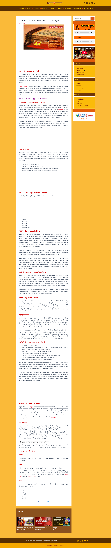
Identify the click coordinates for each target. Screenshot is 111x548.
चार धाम (79, 101)
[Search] (92, 18)
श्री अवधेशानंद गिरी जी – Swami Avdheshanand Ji (42, 528)
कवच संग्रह (80, 88)
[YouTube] (87, 3)
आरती (78, 84)
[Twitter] (94, 3)
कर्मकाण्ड (49, 438)
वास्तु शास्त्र (80, 72)
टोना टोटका (60, 109)
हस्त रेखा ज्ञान (81, 74)
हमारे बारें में (33, 540)
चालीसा (79, 86)
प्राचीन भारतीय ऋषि (23, 86)
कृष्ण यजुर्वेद (53, 417)
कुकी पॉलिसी (54, 540)
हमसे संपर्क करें (40, 540)
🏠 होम (28, 540)
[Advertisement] (43, 61)
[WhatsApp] (42, 501)
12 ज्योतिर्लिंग (80, 99)
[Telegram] (92, 3)
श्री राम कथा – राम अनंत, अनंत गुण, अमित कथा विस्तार (25, 528)
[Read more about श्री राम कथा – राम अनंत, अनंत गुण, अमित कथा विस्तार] (25, 521)
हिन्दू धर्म (32, 407)
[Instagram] (89, 3)
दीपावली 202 (80, 70)
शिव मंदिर (79, 103)
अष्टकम (79, 90)
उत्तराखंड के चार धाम (82, 105)
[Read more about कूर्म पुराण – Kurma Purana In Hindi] (61, 521)
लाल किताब (80, 68)
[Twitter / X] (45, 501)
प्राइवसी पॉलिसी (48, 540)
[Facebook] (84, 3)
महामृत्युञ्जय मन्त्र (31, 476)
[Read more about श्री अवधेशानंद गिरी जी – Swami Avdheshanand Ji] (43, 521)
